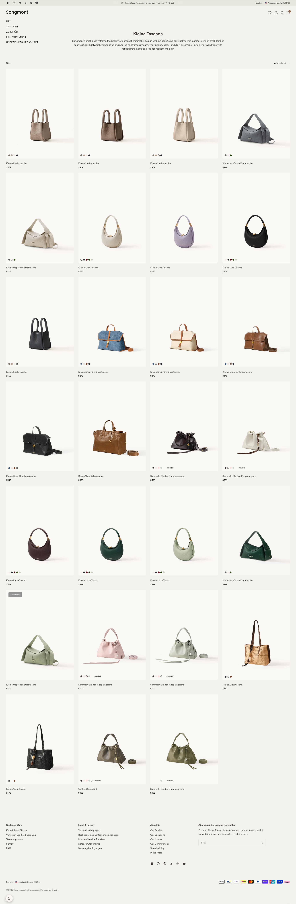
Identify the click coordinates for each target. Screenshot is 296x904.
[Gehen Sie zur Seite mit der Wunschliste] (269, 12)
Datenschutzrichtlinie (89, 843)
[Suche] (282, 12)
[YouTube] (37, 3)
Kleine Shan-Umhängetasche (93, 372)
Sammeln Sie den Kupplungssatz (167, 476)
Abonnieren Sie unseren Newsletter (216, 825)
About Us (155, 825)
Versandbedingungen (89, 830)
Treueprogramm (14, 839)
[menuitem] (22, 22)
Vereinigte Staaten (279, 3)
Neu (8, 21)
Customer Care (14, 825)
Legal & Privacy (86, 825)
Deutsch (259, 3)
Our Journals (157, 839)
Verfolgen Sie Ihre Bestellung (21, 834)
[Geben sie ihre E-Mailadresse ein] (263, 842)
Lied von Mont (16, 37)
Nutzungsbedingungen (90, 848)
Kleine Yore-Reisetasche (90, 476)
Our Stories (156, 830)
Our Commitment (159, 843)
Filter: (8, 63)
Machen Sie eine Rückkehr (92, 839)
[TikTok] (25, 3)
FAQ (8, 848)
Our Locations (157, 834)
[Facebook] (8, 3)
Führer (9, 843)
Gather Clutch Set (87, 789)
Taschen (12, 26)
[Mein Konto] (276, 12)
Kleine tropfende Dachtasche (237, 163)
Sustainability (157, 848)
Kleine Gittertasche (232, 684)
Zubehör (12, 31)
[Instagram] (14, 3)
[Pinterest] (20, 3)
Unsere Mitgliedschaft (22, 42)
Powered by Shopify (49, 890)
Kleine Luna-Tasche (88, 267)
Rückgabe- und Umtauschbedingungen (98, 834)
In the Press (156, 852)
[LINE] (31, 3)
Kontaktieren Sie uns (16, 830)
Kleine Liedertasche (16, 163)
